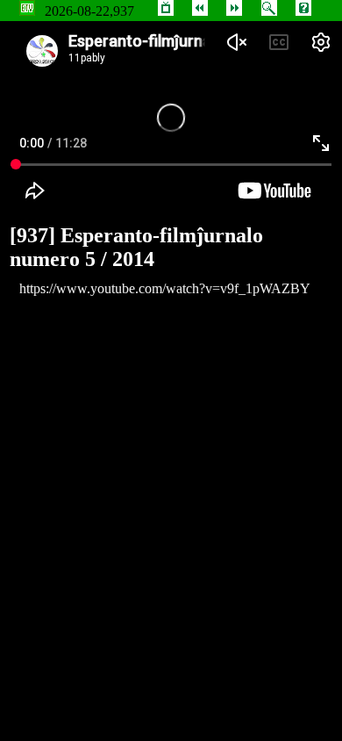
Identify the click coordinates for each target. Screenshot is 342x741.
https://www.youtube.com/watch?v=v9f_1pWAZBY (164, 288)
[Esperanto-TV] (165, 11)
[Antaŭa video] (199, 11)
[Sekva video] (234, 11)
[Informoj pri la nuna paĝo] (303, 11)
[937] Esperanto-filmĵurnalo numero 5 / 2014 (136, 247)
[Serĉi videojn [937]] (269, 11)
